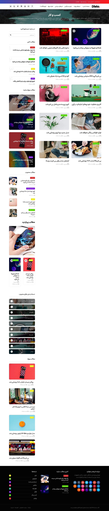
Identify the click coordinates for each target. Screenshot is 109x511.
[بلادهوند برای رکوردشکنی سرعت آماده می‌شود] (13, 181)
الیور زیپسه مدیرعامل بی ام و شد (57, 104)
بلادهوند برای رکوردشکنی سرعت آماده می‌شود (24, 51)
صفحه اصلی (97, 2)
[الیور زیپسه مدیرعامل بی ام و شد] (54, 93)
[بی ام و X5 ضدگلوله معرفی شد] (22, 448)
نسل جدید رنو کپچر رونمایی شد (57, 132)
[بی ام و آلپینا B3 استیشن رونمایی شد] (86, 64)
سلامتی (35, 485)
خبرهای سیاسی (59, 6)
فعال (33, 78)
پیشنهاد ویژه (83, 2)
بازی (33, 69)
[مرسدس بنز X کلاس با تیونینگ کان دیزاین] (22, 396)
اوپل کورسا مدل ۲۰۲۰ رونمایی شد (29, 203)
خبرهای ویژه (77, 6)
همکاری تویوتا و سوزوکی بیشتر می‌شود (87, 48)
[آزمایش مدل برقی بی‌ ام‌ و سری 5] (54, 149)
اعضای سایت (91, 2)
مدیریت (97, 51)
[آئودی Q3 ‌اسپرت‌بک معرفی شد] (54, 64)
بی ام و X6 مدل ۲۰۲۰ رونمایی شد (89, 161)
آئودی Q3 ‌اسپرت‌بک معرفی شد (58, 76)
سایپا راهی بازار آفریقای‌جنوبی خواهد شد (54, 48)
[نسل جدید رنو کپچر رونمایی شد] (54, 121)
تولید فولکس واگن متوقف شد (90, 132)
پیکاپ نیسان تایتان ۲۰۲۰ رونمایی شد (24, 71)
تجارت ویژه (50, 6)
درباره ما (29, 507)
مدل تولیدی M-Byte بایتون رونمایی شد (22, 433)
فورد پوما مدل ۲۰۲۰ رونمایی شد (27, 192)
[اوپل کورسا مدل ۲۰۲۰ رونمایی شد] (13, 202)
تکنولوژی (34, 478)
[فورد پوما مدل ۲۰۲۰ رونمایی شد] (13, 192)
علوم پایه (34, 488)
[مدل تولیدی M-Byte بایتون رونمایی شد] (22, 423)
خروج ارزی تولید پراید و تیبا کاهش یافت (24, 81)
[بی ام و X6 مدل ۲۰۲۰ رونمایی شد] (86, 149)
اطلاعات (77, 2)
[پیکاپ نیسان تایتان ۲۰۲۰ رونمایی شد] (29, 264)
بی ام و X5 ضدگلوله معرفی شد (19, 458)
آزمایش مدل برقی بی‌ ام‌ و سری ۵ (57, 161)
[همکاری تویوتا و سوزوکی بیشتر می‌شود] (86, 36)
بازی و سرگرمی (68, 6)
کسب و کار (96, 30)
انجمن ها (17, 507)
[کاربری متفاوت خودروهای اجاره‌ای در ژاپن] (86, 93)
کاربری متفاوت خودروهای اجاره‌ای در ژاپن (86, 104)
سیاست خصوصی (23, 507)
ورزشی (32, 47)
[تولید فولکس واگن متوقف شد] (86, 121)
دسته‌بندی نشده (30, 188)
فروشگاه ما (43, 6)
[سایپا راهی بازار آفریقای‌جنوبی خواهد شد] (54, 36)
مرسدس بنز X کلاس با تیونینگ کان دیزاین (23, 408)
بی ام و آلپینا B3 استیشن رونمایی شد (88, 76)
